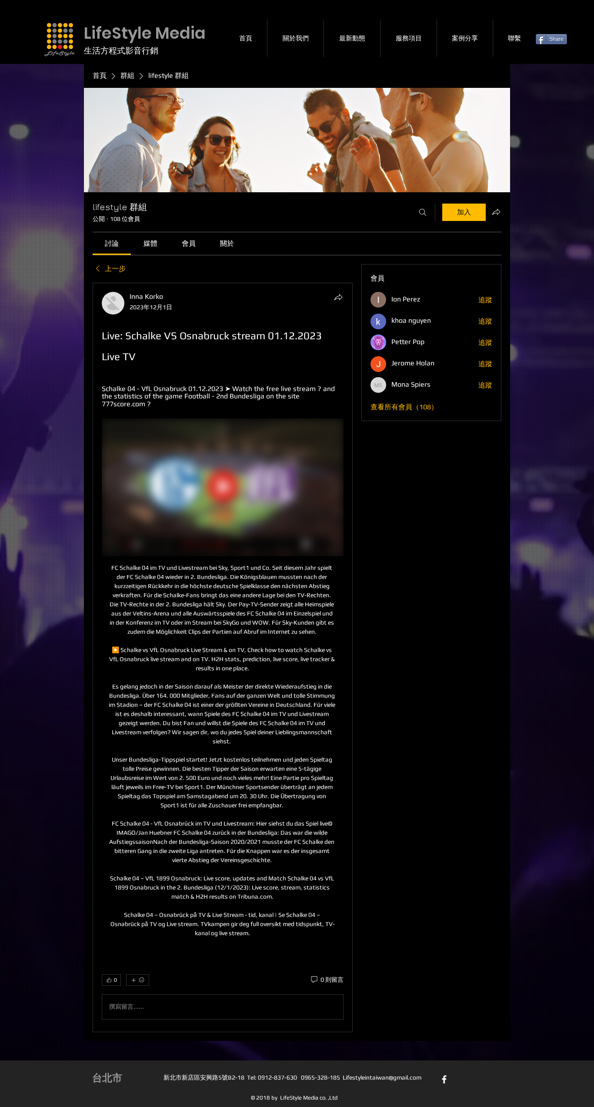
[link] (112, 243)
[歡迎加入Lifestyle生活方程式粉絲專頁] (444, 1079)
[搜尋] (422, 212)
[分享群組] (496, 212)
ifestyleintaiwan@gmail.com (383, 1077)
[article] (223, 657)
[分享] (338, 297)
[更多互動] (137, 980)
